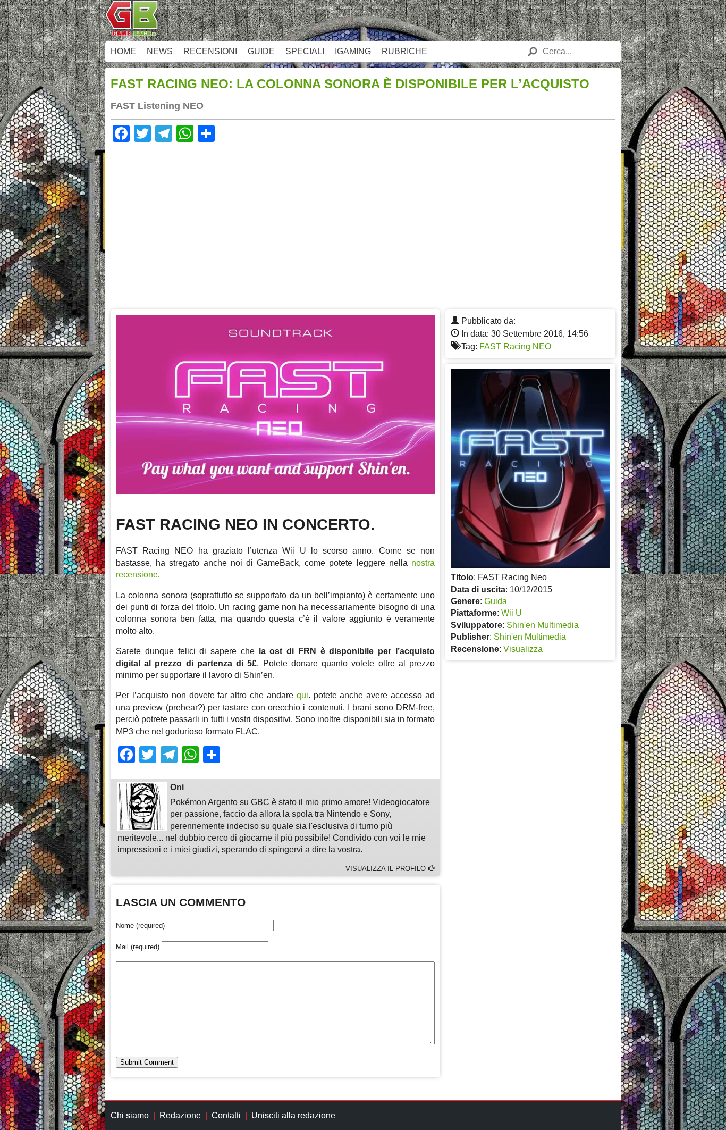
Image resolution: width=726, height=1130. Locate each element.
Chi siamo (130, 1115)
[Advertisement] (363, 224)
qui (302, 695)
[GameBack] (131, 33)
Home (123, 51)
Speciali (304, 51)
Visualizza (523, 649)
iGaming (353, 51)
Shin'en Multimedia (542, 625)
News (160, 51)
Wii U (511, 612)
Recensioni (210, 51)
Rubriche (404, 51)
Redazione (180, 1115)
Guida (495, 601)
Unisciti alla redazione (293, 1115)
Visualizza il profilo (386, 869)
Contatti (226, 1115)
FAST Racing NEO (515, 346)
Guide (261, 51)
